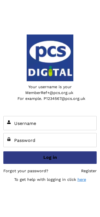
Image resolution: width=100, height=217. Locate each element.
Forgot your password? (25, 171)
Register (89, 171)
